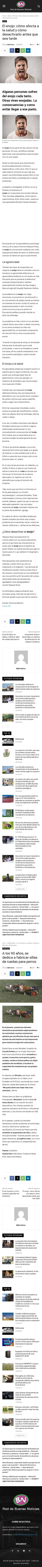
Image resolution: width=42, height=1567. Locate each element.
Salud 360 (6, 606)
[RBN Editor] (3, 44)
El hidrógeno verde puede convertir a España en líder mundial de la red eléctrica (25, 812)
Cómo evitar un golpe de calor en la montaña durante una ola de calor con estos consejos (27, 717)
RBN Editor (10, 44)
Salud (9, 16)
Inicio (4, 16)
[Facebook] (12, 50)
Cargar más (20, 889)
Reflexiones (19, 739)
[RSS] (18, 1551)
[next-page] (7, 726)
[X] (17, 50)
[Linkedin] (28, 50)
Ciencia (5, 702)
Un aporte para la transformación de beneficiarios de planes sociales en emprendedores (20, 909)
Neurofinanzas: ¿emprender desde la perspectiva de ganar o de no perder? (20, 923)
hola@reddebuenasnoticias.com (25, 1534)
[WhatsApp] (22, 50)
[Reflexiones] (8, 742)
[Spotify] (24, 1551)
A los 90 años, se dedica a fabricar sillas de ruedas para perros (10, 636)
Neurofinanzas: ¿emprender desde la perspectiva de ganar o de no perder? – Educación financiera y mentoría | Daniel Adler (21, 918)
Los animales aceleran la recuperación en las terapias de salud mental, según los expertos (27, 687)
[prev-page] (3, 726)
